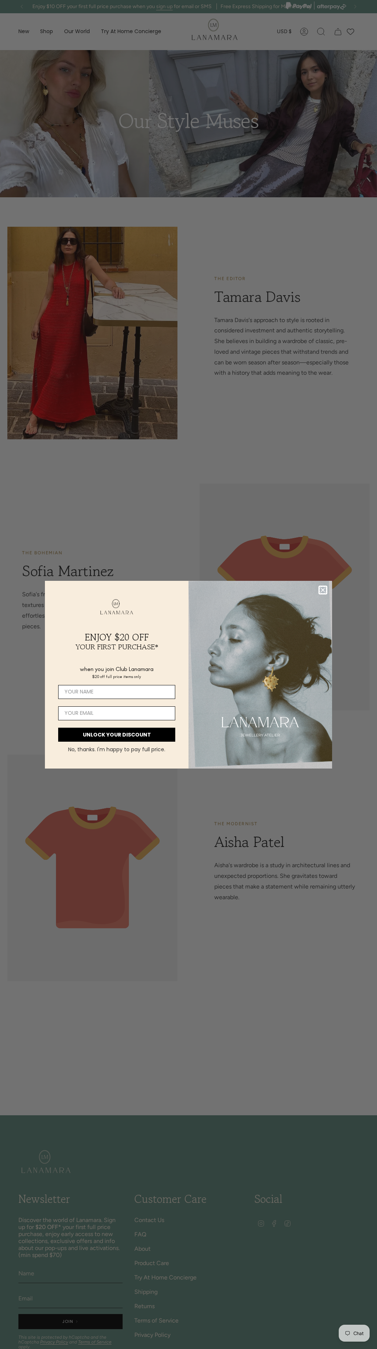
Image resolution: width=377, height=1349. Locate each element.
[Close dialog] (323, 590)
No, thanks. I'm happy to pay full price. (116, 749)
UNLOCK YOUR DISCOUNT (117, 734)
